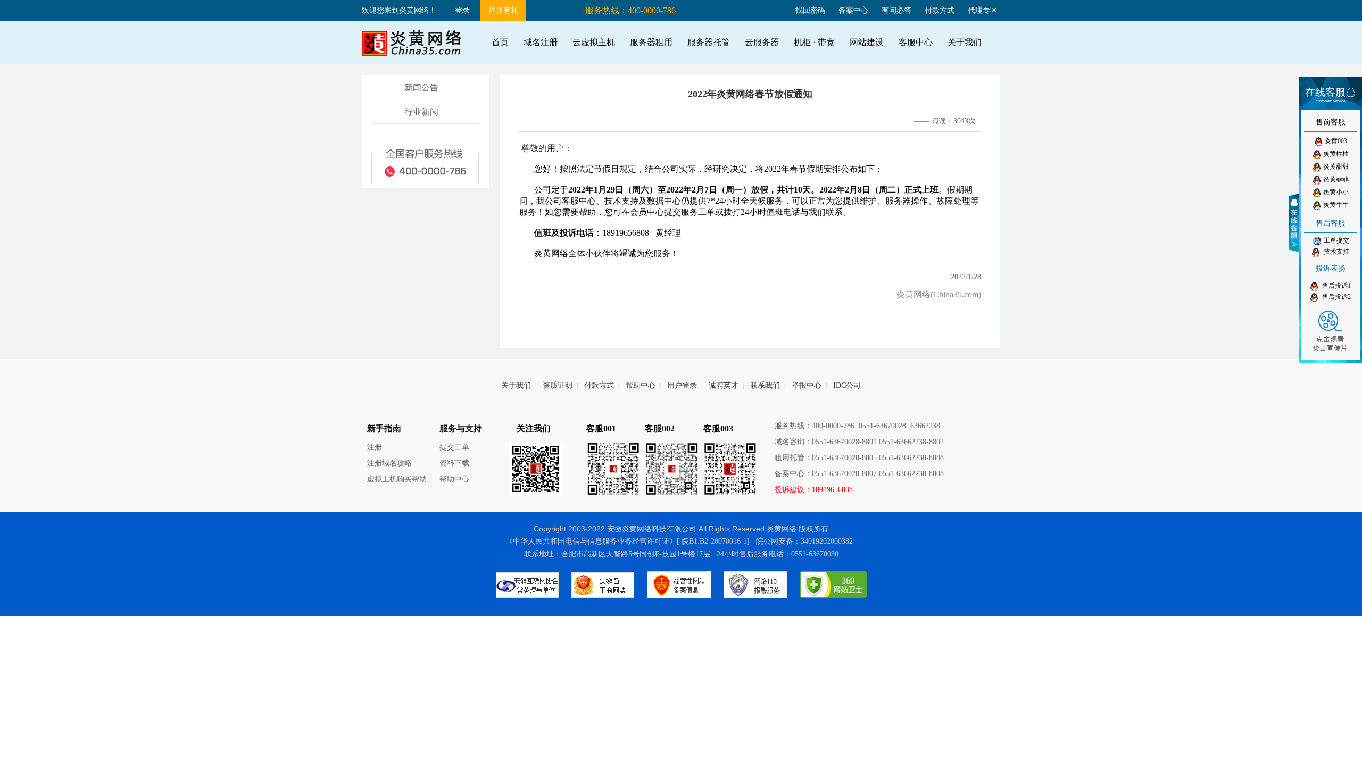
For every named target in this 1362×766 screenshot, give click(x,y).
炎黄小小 (1336, 192)
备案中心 (853, 10)
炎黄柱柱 (1336, 153)
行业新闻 (421, 111)
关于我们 (516, 385)
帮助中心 (640, 385)
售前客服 (1331, 122)
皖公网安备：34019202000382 (804, 541)
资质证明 (557, 385)
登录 (462, 10)
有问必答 (896, 10)
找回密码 (810, 10)
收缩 (1295, 223)
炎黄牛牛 (1336, 205)
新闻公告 (421, 87)
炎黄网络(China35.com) (938, 294)
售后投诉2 (1336, 297)
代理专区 (983, 10)
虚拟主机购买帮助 (397, 479)
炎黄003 (1336, 141)
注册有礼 (503, 10)
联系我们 (765, 385)
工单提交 (1336, 240)
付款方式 (939, 10)
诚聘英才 (723, 385)
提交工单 (454, 447)
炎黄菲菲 (1336, 179)
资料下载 (454, 463)
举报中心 (806, 385)
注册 (374, 447)
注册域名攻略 (389, 463)
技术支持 (1335, 251)
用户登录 (682, 385)
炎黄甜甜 (1336, 166)
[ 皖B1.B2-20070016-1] (713, 541)
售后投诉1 (1336, 285)
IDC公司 (847, 385)
